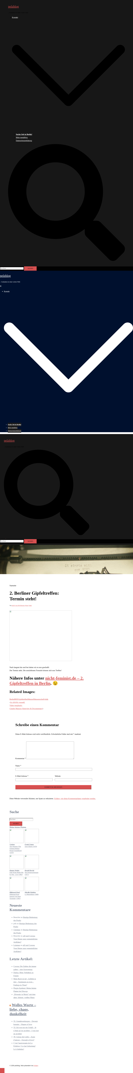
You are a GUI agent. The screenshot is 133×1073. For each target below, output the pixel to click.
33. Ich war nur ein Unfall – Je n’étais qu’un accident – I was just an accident (26, 1030)
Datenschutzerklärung (24, 141)
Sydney (36, 1065)
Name (18, 766)
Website (58, 776)
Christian (16, 930)
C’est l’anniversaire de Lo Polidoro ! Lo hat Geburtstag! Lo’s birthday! (24, 1046)
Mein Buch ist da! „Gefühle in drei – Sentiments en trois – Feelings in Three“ (24, 982)
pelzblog (13, 6)
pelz (13, 605)
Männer (30, 699)
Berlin (26, 605)
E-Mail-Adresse (21, 776)
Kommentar (20, 758)
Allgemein (22, 605)
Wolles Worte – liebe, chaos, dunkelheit (23, 1009)
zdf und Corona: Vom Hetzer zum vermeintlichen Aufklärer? (25, 939)
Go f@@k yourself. (17, 702)
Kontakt (15, 17)
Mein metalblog (22, 137)
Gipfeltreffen (22, 699)
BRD (16, 699)
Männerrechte (38, 699)
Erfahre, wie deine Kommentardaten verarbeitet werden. (75, 799)
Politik (30, 605)
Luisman (16, 945)
